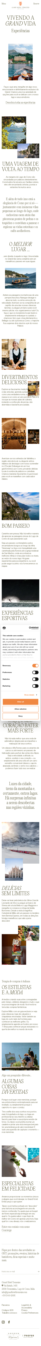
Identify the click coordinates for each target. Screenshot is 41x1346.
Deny (20, 716)
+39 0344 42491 (8, 1295)
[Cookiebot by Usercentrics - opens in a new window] (29, 628)
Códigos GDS (7, 1310)
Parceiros (6, 1305)
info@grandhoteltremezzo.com (14, 1292)
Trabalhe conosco (9, 1313)
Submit (36, 1271)
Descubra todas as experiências (20, 102)
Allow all (20, 702)
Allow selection (20, 709)
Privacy (24, 1310)
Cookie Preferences (29, 1313)
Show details (29, 695)
